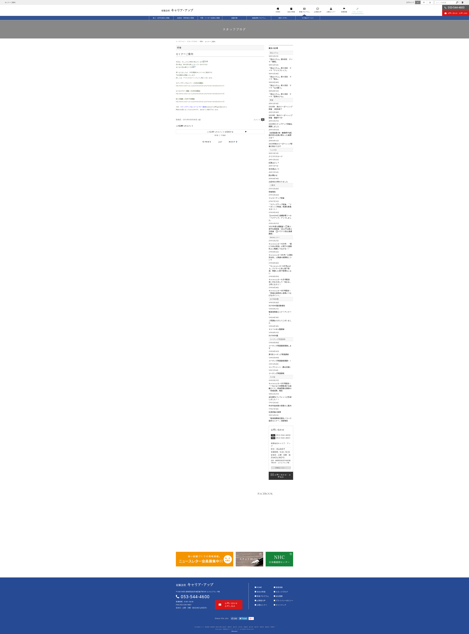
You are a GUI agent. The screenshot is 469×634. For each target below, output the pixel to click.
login (462, 2)
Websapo (234, 631)
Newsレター (275, 237)
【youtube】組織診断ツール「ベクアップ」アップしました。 (280, 217)
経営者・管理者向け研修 (185, 18)
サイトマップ (281, 605)
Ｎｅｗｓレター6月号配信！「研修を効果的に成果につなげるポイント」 (280, 293)
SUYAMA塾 (274, 299)
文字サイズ (410, 2)
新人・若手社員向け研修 (161, 18)
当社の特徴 (261, 592)
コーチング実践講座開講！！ (280, 361)
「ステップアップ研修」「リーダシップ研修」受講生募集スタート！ (280, 206)
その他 (272, 377)
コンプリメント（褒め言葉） (280, 367)
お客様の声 (261, 600)
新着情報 (279, 587)
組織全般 (234, 18)
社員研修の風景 (275, 412)
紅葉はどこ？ (274, 163)
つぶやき (273, 150)
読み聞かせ (273, 175)
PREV (208, 142)
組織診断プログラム (259, 18)
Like (235, 618)
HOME (259, 587)
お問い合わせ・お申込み (283, 476)
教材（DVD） (283, 18)
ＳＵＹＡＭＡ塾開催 (276, 329)
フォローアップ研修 (276, 198)
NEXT (232, 142)
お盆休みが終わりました (278, 182)
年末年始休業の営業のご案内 (280, 406)
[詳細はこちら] (281, 467)
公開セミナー (262, 605)
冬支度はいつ (274, 169)
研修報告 (272, 192)
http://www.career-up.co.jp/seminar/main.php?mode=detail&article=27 (200, 86)
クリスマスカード (276, 156)
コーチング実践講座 (278, 339)
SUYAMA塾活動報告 (277, 306)
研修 (271, 100)
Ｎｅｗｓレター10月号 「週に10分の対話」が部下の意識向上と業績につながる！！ (280, 246)
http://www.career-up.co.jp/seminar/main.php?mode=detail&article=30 (200, 94)
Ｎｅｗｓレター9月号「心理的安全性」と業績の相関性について (281, 257)
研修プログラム (263, 596)
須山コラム (274, 53)
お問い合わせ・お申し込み (458, 13)
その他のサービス (308, 18)
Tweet (244, 618)
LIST (220, 142)
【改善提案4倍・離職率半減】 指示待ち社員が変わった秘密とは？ (281, 135)
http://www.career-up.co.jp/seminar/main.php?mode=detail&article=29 (200, 101)
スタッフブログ (282, 592)
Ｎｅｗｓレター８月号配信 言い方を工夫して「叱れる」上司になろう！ (280, 281)
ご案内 (272, 185)
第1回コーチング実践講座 (279, 354)
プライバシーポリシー (284, 600)
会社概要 (279, 596)
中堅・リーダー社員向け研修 (210, 18)
